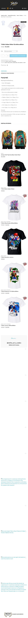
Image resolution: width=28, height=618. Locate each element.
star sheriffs (20, 62)
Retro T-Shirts (20, 15)
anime (6, 62)
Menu (25, 8)
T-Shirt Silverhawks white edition (9, 223)
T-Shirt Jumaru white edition (8, 325)
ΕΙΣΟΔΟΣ (3, 8)
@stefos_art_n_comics (14, 343)
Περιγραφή (4, 71)
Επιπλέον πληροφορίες (7, 73)
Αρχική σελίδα (4, 15)
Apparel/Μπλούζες (12, 15)
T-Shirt (24, 62)
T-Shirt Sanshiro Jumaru (7, 257)
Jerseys (2, 153)
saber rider (15, 62)
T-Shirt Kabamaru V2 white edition (9, 291)
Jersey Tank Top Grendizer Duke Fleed (10, 155)
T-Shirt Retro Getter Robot (7, 189)
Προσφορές (14, 61)
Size (2, 51)
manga (8, 62)
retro (11, 62)
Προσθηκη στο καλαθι (18, 56)
